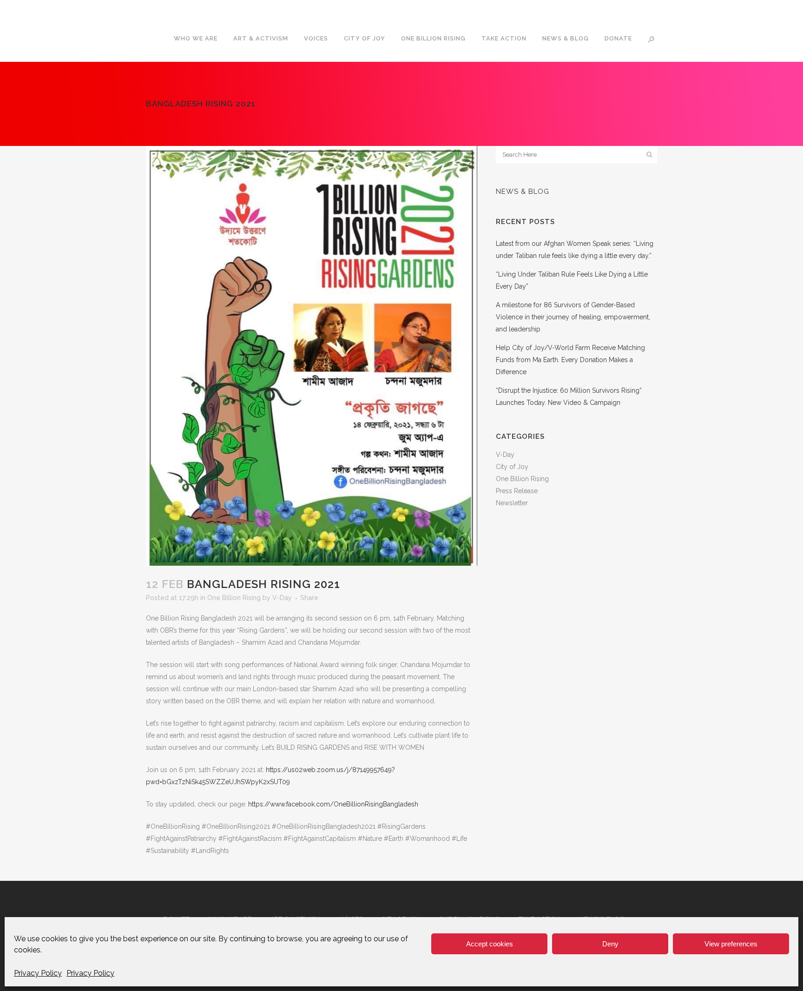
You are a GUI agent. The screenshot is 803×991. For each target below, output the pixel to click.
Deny (610, 944)
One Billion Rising (234, 597)
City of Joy (512, 466)
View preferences (730, 944)
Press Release (517, 491)
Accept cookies (489, 944)
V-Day (282, 597)
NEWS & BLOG (522, 191)
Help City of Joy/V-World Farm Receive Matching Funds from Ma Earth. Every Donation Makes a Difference (570, 360)
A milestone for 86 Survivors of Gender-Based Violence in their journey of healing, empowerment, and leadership (573, 317)
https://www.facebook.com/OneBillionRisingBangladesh (333, 804)
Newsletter (512, 503)
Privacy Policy (38, 973)
